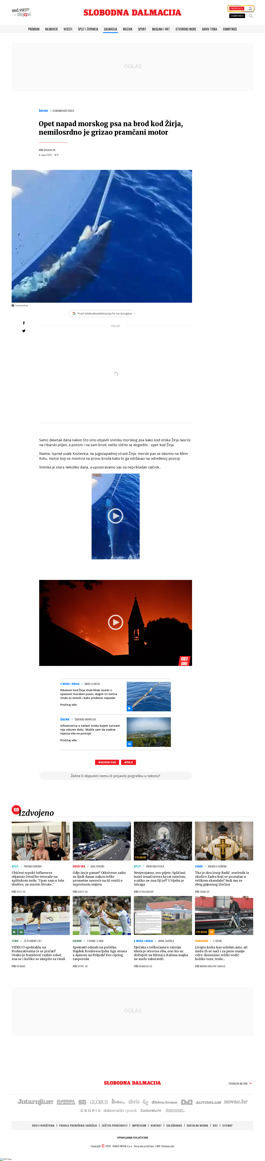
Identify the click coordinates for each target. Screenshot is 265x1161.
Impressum (139, 1125)
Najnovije (51, 29)
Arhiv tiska (209, 29)
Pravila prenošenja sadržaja (78, 1125)
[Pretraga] (251, 16)
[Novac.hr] (236, 1102)
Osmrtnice (230, 29)
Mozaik (127, 29)
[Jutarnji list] (35, 1102)
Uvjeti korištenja (43, 1125)
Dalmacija (110, 29)
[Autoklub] (209, 1102)
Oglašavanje (174, 1125)
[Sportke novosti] (82, 1102)
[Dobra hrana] (165, 1102)
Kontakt (156, 1125)
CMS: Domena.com (164, 1146)
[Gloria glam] (145, 1102)
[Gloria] (134, 1102)
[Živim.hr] (118, 1102)
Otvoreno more (186, 29)
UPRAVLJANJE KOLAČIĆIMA (132, 1137)
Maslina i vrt (161, 29)
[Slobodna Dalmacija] (132, 12)
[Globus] (99, 1102)
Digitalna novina (197, 1125)
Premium (33, 29)
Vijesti (68, 29)
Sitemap (227, 1125)
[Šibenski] (175, 1110)
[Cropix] (90, 1110)
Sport (142, 29)
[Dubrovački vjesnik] (120, 1110)
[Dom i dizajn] (187, 1102)
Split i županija (88, 29)
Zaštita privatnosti (114, 1125)
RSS (215, 1125)
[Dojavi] (21, 12)
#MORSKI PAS (107, 762)
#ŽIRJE (128, 762)
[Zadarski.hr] (151, 1110)
